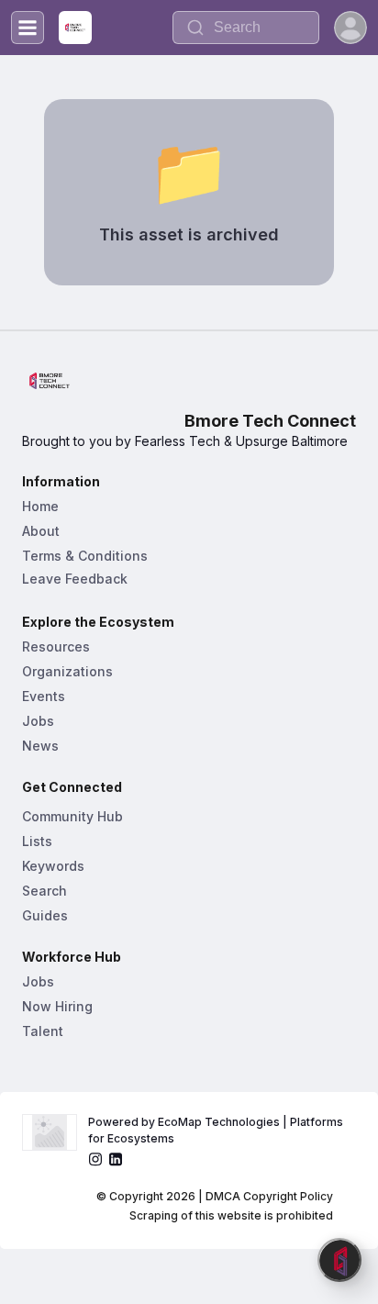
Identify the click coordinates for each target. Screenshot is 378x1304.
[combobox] (245, 27)
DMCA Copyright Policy (269, 1196)
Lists (37, 841)
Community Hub (72, 816)
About (41, 531)
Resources (56, 646)
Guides (45, 915)
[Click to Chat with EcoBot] (339, 1260)
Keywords (53, 866)
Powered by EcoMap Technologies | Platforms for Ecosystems (217, 1130)
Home (40, 506)
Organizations (67, 671)
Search (44, 890)
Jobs (38, 721)
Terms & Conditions (85, 555)
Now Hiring (57, 1006)
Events (43, 696)
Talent (42, 1031)
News (40, 745)
